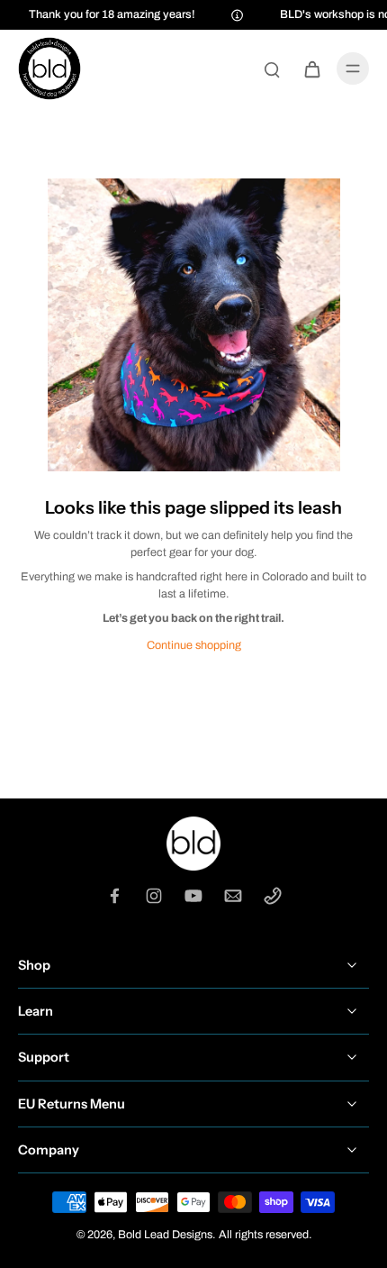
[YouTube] (193, 896)
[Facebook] (114, 896)
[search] (272, 68)
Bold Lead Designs (165, 1234)
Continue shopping (194, 645)
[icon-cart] (311, 68)
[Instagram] (154, 896)
